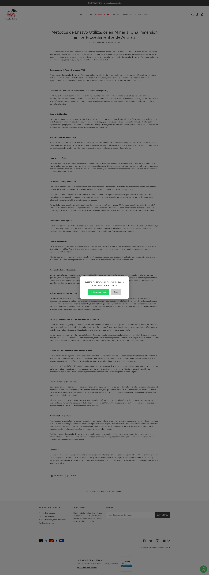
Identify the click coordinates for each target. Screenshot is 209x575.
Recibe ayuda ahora (98, 292)
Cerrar (116, 292)
